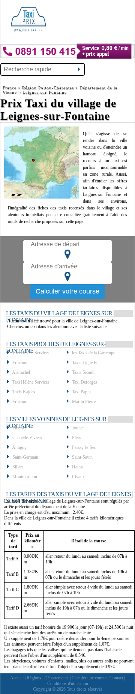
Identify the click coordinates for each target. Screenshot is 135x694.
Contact (116, 677)
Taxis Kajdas (23, 391)
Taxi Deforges (84, 382)
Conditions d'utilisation (67, 683)
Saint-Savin (82, 457)
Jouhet (78, 428)
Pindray (19, 428)
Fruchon (19, 362)
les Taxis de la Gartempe (93, 352)
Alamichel (21, 372)
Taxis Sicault (83, 372)
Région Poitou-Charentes (48, 88)
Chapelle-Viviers (27, 437)
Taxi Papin (81, 391)
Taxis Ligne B (84, 362)
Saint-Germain (25, 457)
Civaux (78, 476)
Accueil (17, 677)
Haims (78, 467)
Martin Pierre (84, 401)
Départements (56, 677)
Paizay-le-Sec (84, 447)
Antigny (19, 447)
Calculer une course (89, 677)
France (10, 88)
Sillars (18, 467)
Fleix (76, 437)
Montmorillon (24, 476)
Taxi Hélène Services (31, 352)
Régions (34, 677)
